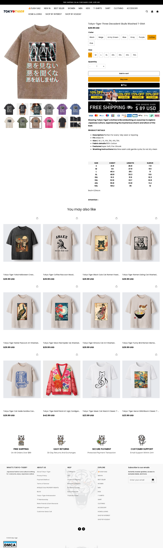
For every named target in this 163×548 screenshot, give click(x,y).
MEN (80, 8)
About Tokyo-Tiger (43, 472)
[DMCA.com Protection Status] (10, 547)
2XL (113, 55)
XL (106, 55)
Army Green (113, 37)
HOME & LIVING (35, 14)
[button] (147, 11)
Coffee (152, 37)
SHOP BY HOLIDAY (73, 14)
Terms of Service (43, 484)
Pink (91, 43)
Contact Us (71, 472)
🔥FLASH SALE (34, 8)
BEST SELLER (59, 8)
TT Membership (42, 499)
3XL (120, 55)
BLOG (39, 492)
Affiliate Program (43, 507)
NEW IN (47, 8)
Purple (142, 37)
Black (92, 37)
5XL (134, 55)
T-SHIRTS (97, 8)
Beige (101, 37)
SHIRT (107, 8)
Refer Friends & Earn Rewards (47, 503)
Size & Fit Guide (72, 492)
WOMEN (71, 8)
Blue (124, 37)
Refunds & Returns (74, 484)
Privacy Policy (42, 476)
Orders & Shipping (74, 480)
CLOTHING (118, 8)
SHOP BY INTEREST (53, 14)
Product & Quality (73, 488)
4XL (127, 55)
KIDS (88, 8)
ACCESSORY (132, 8)
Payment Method (43, 480)
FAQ (68, 476)
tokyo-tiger (14, 538)
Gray (132, 37)
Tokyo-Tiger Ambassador (46, 495)
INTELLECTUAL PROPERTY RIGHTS (48, 488)
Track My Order (72, 495)
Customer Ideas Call (44, 511)
